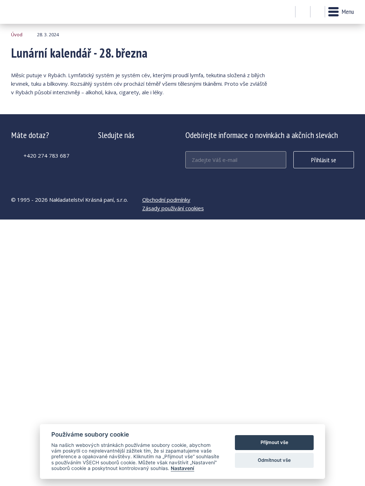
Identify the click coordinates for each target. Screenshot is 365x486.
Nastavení (182, 468)
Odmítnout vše (274, 460)
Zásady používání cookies (173, 208)
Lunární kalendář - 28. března (30, 12)
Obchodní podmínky (166, 199)
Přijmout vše (274, 442)
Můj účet (303, 12)
